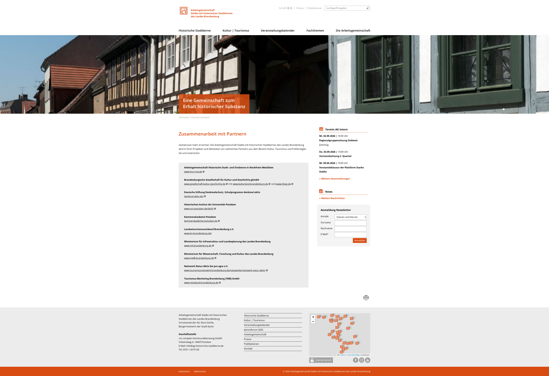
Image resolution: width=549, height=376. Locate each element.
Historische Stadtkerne (256, 315)
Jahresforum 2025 (253, 329)
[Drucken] (366, 298)
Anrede (325, 216)
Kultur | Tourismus (254, 320)
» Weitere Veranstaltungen (334, 178)
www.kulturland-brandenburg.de (250, 184)
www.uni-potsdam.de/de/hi (198, 208)
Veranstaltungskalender (257, 325)
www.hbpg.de (283, 184)
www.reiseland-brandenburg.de (201, 282)
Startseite (184, 117)
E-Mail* (324, 234)
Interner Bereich (323, 360)
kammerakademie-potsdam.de (200, 220)
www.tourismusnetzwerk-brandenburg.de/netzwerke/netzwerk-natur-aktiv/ (224, 270)
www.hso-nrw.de (193, 171)
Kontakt (248, 348)
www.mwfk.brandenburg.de (199, 258)
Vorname (326, 222)
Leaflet (342, 355)
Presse (300, 8)
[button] (347, 328)
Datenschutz (200, 371)
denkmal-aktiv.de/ (193, 196)
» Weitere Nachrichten (332, 198)
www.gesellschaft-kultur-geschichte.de (204, 184)
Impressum (184, 371)
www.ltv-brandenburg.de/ (198, 233)
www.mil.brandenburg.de (197, 245)
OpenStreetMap (354, 355)
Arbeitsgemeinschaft (255, 334)
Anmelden (359, 240)
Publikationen (314, 8)
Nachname (326, 228)
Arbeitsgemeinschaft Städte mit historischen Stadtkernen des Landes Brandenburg (330, 371)
